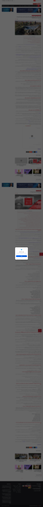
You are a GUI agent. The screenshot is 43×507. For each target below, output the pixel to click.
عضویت (21, 256)
